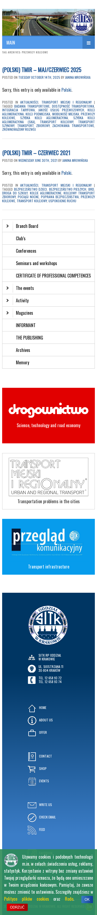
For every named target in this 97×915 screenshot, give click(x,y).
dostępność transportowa (73, 106)
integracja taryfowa (18, 110)
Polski (66, 90)
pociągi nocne (28, 196)
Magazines (24, 313)
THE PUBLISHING (29, 337)
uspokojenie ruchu (62, 200)
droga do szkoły (14, 193)
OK (87, 899)
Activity (22, 300)
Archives (23, 350)
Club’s (21, 238)
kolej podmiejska (38, 114)
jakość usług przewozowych (61, 110)
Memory (22, 362)
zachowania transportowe (73, 125)
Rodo (69, 899)
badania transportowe (32, 106)
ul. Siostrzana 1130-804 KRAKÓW (51, 668)
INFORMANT (26, 325)
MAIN (10, 42)
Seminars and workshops (36, 263)
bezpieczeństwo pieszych (67, 189)
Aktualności (29, 102)
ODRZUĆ (17, 907)
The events (25, 288)
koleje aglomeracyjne (45, 193)
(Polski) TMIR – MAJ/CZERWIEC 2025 (41, 69)
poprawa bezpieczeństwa (60, 196)
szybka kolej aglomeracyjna (44, 117)
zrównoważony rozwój (19, 129)
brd (91, 189)
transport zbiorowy (33, 125)
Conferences (26, 251)
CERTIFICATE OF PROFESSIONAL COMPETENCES (54, 275)
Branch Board (27, 226)
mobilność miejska (65, 114)
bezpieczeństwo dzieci (30, 189)
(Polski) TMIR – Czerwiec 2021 (36, 152)
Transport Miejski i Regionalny (66, 102)
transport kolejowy (56, 121)
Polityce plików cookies (26, 899)
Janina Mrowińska (78, 77)
